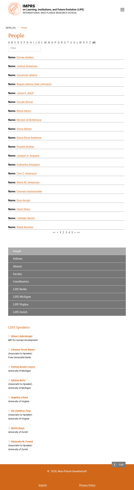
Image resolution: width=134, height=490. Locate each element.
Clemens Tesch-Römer (23, 349)
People (17, 251)
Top (121, 464)
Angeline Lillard (19, 397)
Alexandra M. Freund (22, 441)
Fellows (17, 258)
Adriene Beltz (18, 380)
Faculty (17, 274)
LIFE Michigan (22, 296)
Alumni (17, 266)
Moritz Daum (18, 428)
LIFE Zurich (20, 312)
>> (78, 232)
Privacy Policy (87, 485)
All (93, 42)
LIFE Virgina (20, 304)
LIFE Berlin (20, 289)
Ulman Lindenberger (22, 336)
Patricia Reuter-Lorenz (23, 367)
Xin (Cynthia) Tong (21, 411)
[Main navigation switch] (122, 9)
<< (54, 232)
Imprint (43, 485)
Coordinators (21, 281)
